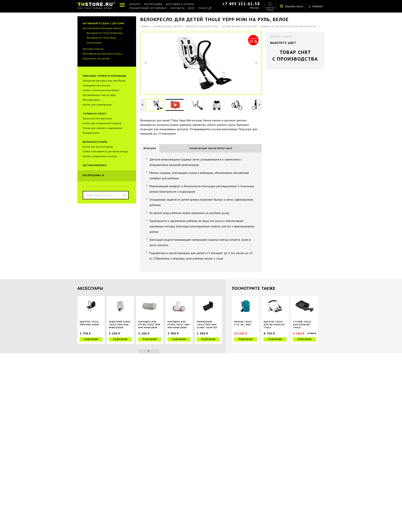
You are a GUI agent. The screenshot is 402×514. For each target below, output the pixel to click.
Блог (191, 8)
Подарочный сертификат (148, 8)
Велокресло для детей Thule (202, 26)
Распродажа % (93, 175)
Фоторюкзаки (91, 99)
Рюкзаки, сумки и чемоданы (104, 75)
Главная (144, 26)
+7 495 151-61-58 (241, 3)
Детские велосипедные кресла (102, 28)
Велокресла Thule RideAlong (104, 32)
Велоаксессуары (95, 141)
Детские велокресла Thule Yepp (239, 26)
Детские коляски (93, 48)
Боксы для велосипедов (98, 146)
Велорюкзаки (91, 132)
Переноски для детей (96, 58)
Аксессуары (94, 42)
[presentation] (149, 148)
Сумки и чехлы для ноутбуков (101, 90)
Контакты (177, 8)
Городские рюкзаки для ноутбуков (104, 80)
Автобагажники (94, 165)
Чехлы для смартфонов (97, 104)
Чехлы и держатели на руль (100, 156)
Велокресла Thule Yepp (101, 37)
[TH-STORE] (96, 6)
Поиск (202, 8)
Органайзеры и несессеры (99, 95)
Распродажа (153, 4)
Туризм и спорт (95, 113)
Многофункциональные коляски (102, 53)
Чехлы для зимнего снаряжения (102, 128)
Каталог (135, 4)
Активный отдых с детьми (103, 23)
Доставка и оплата (180, 4)
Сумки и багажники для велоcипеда (105, 151)
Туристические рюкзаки (97, 118)
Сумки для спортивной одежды (102, 123)
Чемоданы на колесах (96, 85)
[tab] (149, 148)
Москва (254, 7)
